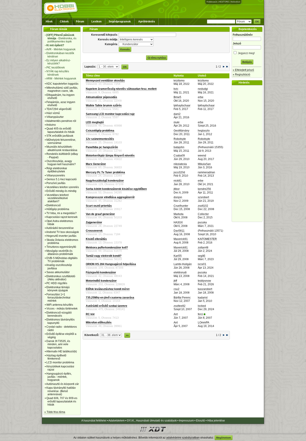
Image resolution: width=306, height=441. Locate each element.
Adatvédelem (116, 420)
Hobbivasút (212, 2)
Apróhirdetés (146, 21)
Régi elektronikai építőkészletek (56, 170)
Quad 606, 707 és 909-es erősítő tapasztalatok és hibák (61, 401)
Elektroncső (53, 205)
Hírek (49, 21)
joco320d (179, 172)
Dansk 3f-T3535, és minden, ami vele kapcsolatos (58, 344)
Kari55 (178, 255)
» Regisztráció (241, 74)
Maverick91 (181, 239)
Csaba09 (179, 155)
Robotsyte (180, 138)
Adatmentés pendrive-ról (61, 121)
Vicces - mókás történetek (62, 308)
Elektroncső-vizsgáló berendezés (59, 314)
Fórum (80, 21)
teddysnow (204, 280)
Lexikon (96, 21)
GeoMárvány (181, 130)
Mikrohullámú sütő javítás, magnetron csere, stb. (62, 89)
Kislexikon (235, 2)
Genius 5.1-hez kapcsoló (61, 179)
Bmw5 (177, 97)
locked (202, 305)
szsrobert (203, 197)
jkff (175, 280)
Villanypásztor (55, 116)
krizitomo (179, 80)
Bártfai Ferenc (182, 297)
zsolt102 (203, 205)
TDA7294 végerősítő (58, 109)
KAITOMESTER (207, 239)
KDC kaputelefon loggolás (62, 83)
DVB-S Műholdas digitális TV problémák (62, 260)
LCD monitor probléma (60, 362)
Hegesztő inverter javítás (61, 235)
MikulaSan (204, 164)
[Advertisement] (248, 153)
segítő (201, 255)
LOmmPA (203, 322)
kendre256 (204, 189)
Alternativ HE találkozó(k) (61, 351)
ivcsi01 (202, 264)
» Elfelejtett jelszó (243, 70)
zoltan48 (203, 247)
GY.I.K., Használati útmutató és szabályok (152, 420)
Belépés (247, 62)
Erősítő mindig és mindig (61, 191)
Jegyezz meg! (246, 53)
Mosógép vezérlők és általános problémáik (59, 252)
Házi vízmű (53, 113)
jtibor (177, 189)
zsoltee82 (179, 305)
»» (127, 335)
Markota (178, 214)
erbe (200, 97)
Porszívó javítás (55, 183)
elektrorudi (180, 272)
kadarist (202, 297)
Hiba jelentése (216, 420)
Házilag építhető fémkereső (56, 357)
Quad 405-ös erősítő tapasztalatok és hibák (60, 130)
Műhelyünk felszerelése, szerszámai (61, 141)
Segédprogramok (120, 21)
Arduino (51, 124)
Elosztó (200, 420)
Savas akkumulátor (58, 272)
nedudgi (203, 88)
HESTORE (224, 2)
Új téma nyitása (157, 57)
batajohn (179, 147)
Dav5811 (179, 230)
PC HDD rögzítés (56, 283)
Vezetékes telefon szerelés (62, 187)
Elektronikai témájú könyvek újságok (58, 289)
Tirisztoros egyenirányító (61, 246)
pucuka (202, 222)
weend (202, 155)
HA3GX (178, 222)
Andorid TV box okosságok (62, 232)
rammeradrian (206, 172)
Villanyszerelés (55, 175)
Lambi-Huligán (183, 264)
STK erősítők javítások (59, 135)
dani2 (177, 114)
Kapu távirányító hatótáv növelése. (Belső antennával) (61, 391)
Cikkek (64, 21)
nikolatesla (180, 164)
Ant (176, 314)
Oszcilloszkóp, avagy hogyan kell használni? (61, 163)
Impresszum (186, 420)
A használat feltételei (93, 420)
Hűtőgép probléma (57, 209)
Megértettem (223, 437)
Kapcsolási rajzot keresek (62, 217)
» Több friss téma (54, 412)
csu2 (176, 289)
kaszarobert (205, 289)
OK (257, 21)
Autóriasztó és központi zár (62, 384)
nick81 (178, 180)
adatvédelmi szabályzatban (183, 437)
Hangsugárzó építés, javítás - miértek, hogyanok (59, 377)
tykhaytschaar (182, 105)
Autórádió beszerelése (60, 228)
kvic (176, 88)
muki (176, 122)
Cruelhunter (181, 205)
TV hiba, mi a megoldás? (61, 213)
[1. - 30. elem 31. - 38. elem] (108, 66)
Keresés (125, 49)
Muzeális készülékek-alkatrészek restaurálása (61, 148)
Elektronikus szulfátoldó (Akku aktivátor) (60, 278)
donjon (178, 197)
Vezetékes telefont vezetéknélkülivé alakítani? (57, 198)
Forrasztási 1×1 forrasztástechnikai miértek (58, 298)
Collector (203, 214)
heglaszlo (204, 130)
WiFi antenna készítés (59, 304)
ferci (200, 314)
